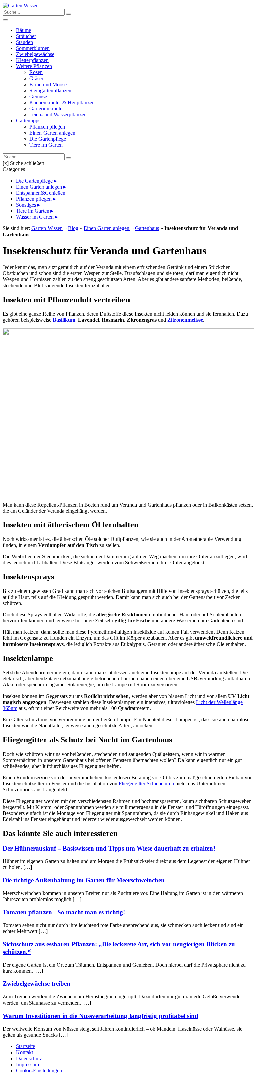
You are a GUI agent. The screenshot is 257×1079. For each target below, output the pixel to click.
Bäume (23, 30)
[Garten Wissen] (21, 5)
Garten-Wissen (47, 228)
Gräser (36, 78)
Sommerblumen (33, 48)
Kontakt (24, 1052)
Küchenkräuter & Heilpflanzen (62, 102)
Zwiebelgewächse (35, 54)
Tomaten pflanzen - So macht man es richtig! (64, 912)
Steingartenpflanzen (50, 90)
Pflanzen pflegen (47, 127)
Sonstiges (26, 205)
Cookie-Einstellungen (39, 1070)
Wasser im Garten (35, 217)
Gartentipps (28, 120)
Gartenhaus (147, 228)
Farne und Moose (48, 84)
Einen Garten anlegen (52, 133)
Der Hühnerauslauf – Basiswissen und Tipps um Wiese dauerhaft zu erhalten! (109, 848)
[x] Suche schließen (23, 163)
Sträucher (26, 36)
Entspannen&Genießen (40, 193)
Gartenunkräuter (46, 108)
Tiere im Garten (46, 145)
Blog (73, 228)
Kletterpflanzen (32, 60)
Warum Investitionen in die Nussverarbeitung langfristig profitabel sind (100, 1015)
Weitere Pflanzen (34, 66)
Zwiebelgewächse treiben (36, 983)
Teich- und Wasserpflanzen (58, 114)
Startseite (25, 1046)
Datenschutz (29, 1058)
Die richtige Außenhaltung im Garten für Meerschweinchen (84, 880)
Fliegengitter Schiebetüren (146, 783)
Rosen (36, 72)
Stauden (24, 42)
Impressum (27, 1064)
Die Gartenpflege (47, 139)
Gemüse (38, 96)
